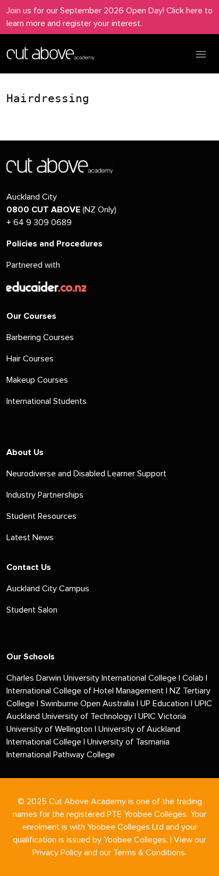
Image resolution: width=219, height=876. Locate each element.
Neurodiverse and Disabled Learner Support (86, 473)
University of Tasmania (128, 742)
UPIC (148, 716)
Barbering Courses (40, 337)
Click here (184, 10)
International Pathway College (60, 754)
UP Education (164, 703)
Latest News (30, 537)
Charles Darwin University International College (91, 678)
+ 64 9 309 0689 (39, 222)
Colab (193, 678)
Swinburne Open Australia (87, 703)
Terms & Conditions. (150, 852)
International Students (46, 401)
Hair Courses (30, 358)
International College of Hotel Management (85, 691)
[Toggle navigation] (201, 53)
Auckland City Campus (47, 588)
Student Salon (31, 610)
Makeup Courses (37, 380)
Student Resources (41, 516)
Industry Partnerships (44, 495)
